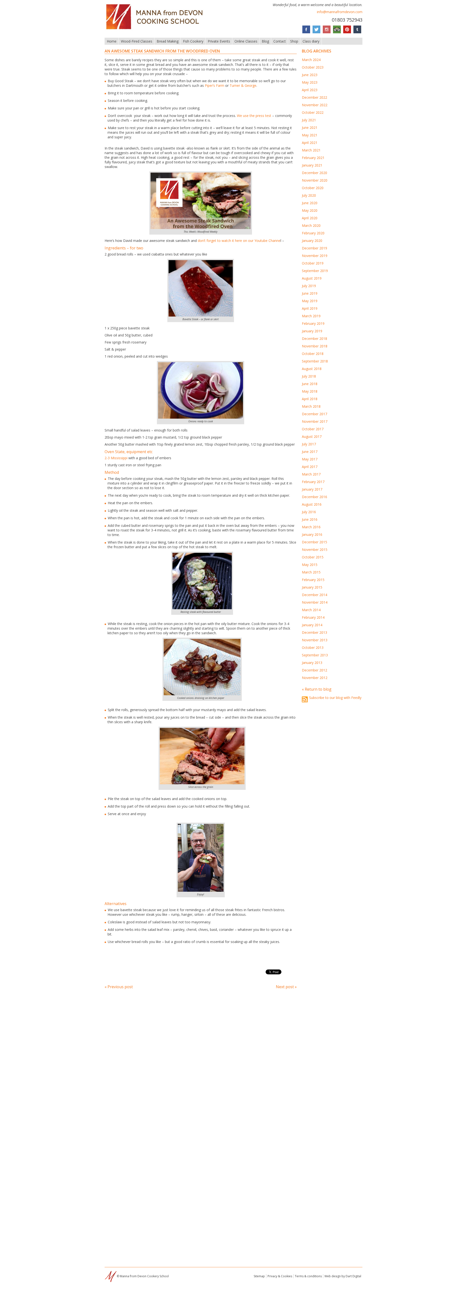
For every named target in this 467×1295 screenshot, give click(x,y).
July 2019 (309, 285)
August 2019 (312, 278)
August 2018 (312, 368)
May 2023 (309, 82)
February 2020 (313, 233)
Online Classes (245, 41)
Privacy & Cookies (280, 1276)
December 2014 (314, 594)
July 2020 (309, 195)
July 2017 (309, 444)
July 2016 (309, 512)
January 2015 (312, 587)
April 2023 (309, 90)
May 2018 (309, 391)
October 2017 (312, 429)
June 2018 (309, 383)
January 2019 (312, 331)
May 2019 (309, 301)
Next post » (286, 986)
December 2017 (314, 414)
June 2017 (309, 451)
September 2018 (315, 361)
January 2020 (312, 240)
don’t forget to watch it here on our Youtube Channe (239, 240)
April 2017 (309, 466)
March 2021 (311, 150)
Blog (265, 41)
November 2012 (314, 677)
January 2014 (312, 625)
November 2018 (314, 346)
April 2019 (309, 308)
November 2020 (314, 180)
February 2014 (313, 617)
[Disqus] (201, 1059)
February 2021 (313, 157)
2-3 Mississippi (116, 458)
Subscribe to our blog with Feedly (335, 697)
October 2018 (312, 353)
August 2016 (312, 504)
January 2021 (312, 165)
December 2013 (314, 632)
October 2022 (312, 112)
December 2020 (314, 172)
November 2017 (314, 421)
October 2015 (312, 557)
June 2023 (309, 74)
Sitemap (259, 1276)
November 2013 (314, 640)
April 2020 (309, 218)
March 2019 (311, 316)
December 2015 (314, 542)
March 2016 (311, 527)
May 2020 (309, 210)
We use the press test (254, 115)
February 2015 (313, 579)
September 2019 (315, 270)
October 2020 (312, 187)
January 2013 (312, 662)
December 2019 (314, 248)
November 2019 (314, 255)
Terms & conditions (308, 1276)
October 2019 (312, 263)
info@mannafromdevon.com (339, 11)
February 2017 (313, 481)
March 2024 (311, 59)
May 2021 (309, 135)
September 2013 (315, 655)
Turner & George (243, 85)
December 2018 (314, 338)
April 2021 (309, 142)
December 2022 (314, 97)
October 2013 (312, 647)
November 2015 (314, 549)
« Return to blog (317, 689)
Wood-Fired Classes (136, 41)
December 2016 (314, 496)
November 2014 (314, 602)
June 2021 (309, 127)
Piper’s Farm (214, 85)
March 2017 (311, 474)
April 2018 (309, 398)
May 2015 (309, 564)
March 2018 (311, 406)
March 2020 (311, 225)
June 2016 (309, 519)
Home (112, 41)
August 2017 (312, 436)
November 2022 (314, 105)
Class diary (311, 41)
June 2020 (309, 203)
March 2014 (311, 610)
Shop (294, 41)
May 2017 (309, 459)
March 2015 (311, 572)
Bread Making (168, 41)
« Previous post (119, 986)
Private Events (219, 41)
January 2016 (312, 534)
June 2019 (309, 293)
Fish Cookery (193, 41)
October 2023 (312, 67)
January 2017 (312, 489)
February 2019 (313, 323)
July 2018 (309, 376)
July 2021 (309, 120)
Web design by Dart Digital (342, 1276)
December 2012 (314, 670)
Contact (279, 41)
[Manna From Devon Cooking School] (156, 30)
